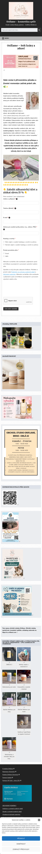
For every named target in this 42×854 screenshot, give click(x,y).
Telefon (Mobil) (9, 208)
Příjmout (21, 838)
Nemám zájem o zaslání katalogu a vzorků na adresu (21, 245)
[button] (39, 820)
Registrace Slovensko (8, 771)
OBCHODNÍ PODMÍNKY (9, 805)
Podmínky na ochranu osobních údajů (23, 272)
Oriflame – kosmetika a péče (21, 21)
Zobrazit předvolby (21, 849)
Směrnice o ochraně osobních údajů (12, 808)
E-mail (6, 217)
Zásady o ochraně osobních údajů (12, 811)
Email (7, 253)
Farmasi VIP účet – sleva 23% (11, 780)
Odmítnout (21, 844)
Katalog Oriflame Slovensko (10, 774)
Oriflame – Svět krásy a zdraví (21, 47)
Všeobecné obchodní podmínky (11, 814)
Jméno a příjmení (10, 199)
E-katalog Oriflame (7, 768)
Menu (7, 38)
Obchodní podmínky (9, 274)
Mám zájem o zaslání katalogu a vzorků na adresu (20, 242)
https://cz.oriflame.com (9, 632)
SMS (6, 256)
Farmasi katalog (7, 777)
